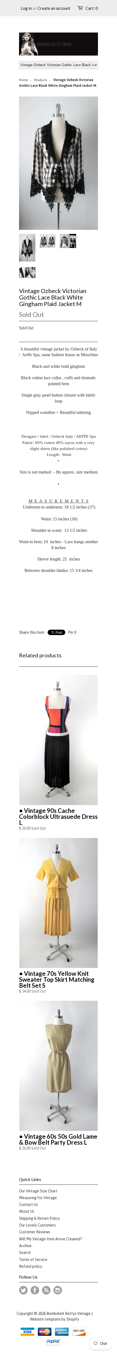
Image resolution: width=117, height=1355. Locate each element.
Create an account (54, 8)
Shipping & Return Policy (39, 1218)
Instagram (57, 1290)
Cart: (91, 8)
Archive (25, 1246)
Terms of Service (33, 1259)
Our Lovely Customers (37, 1225)
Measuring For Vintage (38, 1198)
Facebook (34, 1290)
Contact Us (28, 1204)
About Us (26, 1211)
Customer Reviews (34, 1232)
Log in (26, 8)
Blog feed (46, 1290)
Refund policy (30, 1266)
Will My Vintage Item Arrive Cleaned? (50, 1239)
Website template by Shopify (54, 1319)
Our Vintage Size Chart (38, 1191)
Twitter (23, 1290)
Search (25, 1252)
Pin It (72, 632)
